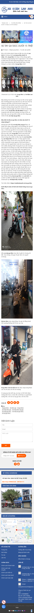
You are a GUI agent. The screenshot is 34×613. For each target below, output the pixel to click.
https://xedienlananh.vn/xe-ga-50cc (21, 183)
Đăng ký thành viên (24, 552)
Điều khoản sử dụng (24, 559)
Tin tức (11, 2)
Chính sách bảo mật (7, 578)
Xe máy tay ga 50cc (17, 411)
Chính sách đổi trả (6, 572)
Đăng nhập (26, 2)
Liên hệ (3, 558)
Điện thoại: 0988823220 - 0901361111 (13, 482)
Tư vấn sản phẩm (25, 50)
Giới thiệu (15, 2)
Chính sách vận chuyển (5, 569)
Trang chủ (4, 550)
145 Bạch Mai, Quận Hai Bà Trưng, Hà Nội (14, 478)
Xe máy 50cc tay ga (17, 410)
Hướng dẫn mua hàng (24, 550)
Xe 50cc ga (13, 408)
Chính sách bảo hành (7, 575)
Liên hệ (21, 2)
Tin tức (3, 555)
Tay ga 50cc (5, 408)
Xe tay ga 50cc (6, 413)
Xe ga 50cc (20, 408)
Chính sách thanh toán (8, 565)
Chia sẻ (3, 403)
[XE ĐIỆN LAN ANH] (17, 9)
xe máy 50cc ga (6, 410)
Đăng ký (31, 2)
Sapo (17, 607)
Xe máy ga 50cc (6, 411)
